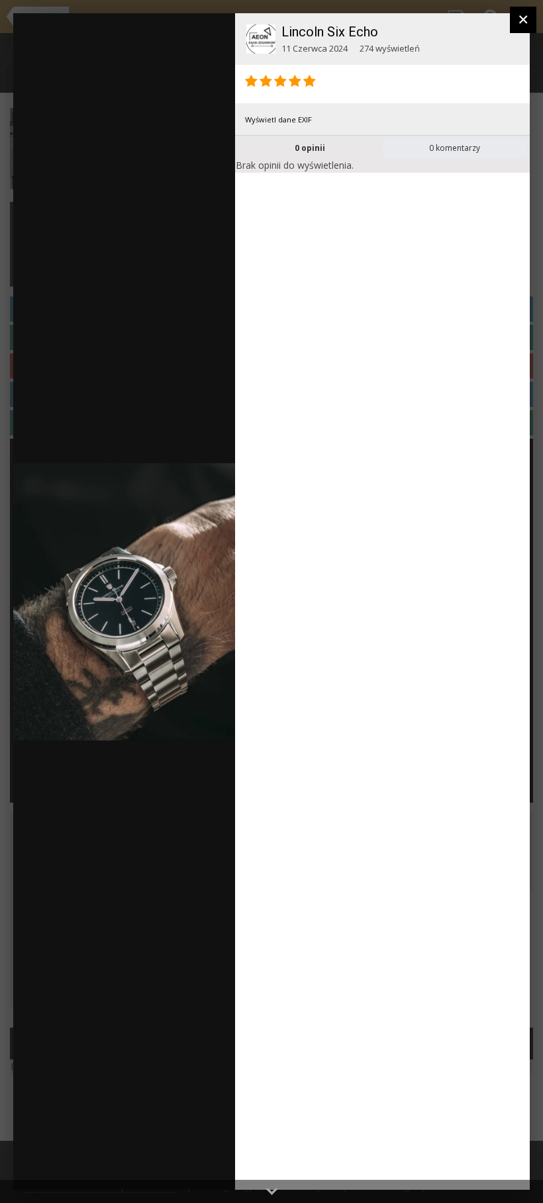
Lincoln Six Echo (329, 32)
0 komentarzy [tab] (454, 148)
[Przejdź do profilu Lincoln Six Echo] (260, 39)
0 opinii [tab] (310, 148)
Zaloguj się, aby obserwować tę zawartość (151, 32)
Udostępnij (183, 1166)
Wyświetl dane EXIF (278, 119)
